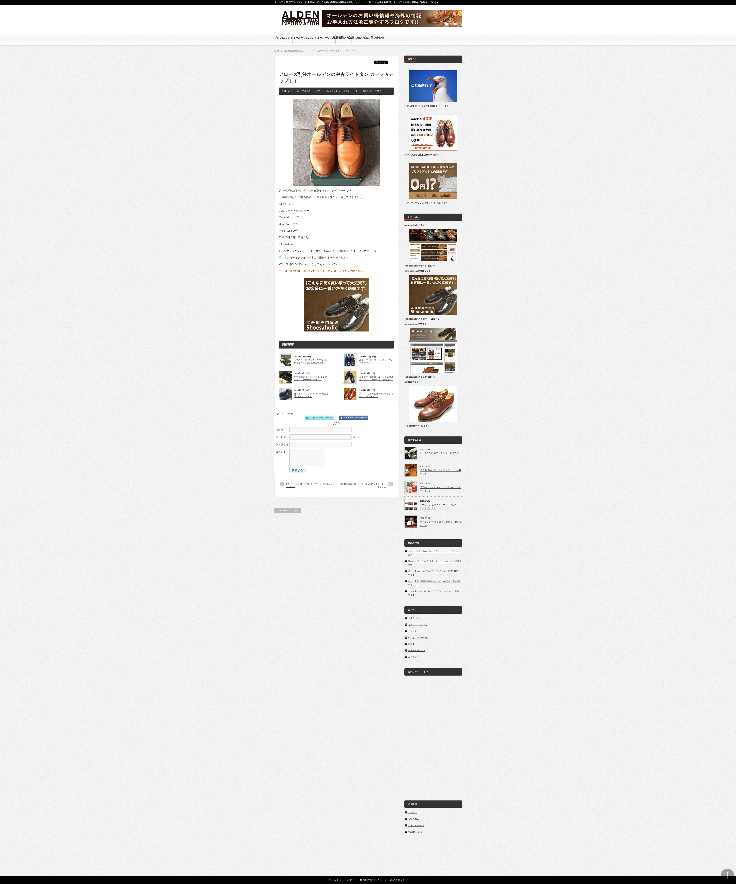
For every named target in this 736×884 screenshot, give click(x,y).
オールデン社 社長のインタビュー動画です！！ (441, 524)
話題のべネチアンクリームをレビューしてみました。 (440, 489)
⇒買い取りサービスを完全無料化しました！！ (426, 106)
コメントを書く (374, 91)
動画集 (411, 644)
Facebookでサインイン (353, 418)
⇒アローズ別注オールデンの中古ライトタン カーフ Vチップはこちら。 (322, 270)
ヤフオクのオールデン (294, 51)
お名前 (279, 429)
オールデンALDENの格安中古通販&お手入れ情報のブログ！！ (375, 880)
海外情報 (412, 657)
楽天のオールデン (416, 650)
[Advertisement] (433, 735)
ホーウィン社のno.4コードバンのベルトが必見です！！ (440, 506)
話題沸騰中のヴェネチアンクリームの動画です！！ (440, 472)
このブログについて (417, 624)
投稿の (413, 819)
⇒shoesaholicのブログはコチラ (419, 377)
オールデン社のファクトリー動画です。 (440, 453)
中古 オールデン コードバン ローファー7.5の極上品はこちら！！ (309, 485)
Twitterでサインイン (319, 418)
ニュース (412, 631)
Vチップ (334, 91)
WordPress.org (415, 832)
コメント (280, 451)
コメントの (416, 825)
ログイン (412, 812)
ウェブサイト (282, 446)
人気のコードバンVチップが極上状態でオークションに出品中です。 (310, 361)
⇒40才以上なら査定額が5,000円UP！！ (423, 154)
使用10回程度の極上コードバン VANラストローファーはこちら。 (363, 485)
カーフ (354, 91)
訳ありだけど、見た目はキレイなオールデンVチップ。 (376, 361)
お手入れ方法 (414, 618)
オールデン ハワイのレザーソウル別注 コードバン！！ (311, 395)
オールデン (344, 91)
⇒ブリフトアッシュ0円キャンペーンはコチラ (426, 203)
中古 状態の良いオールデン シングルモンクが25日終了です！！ (310, 378)
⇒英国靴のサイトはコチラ (417, 426)
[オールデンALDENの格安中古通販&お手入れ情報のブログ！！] (300, 26)
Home (276, 51)
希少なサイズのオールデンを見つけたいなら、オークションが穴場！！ (376, 378)
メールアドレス (282, 439)
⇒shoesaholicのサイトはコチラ (419, 266)
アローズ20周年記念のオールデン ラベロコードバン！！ (376, 395)
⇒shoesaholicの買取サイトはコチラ (421, 319)
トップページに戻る (287, 510)
